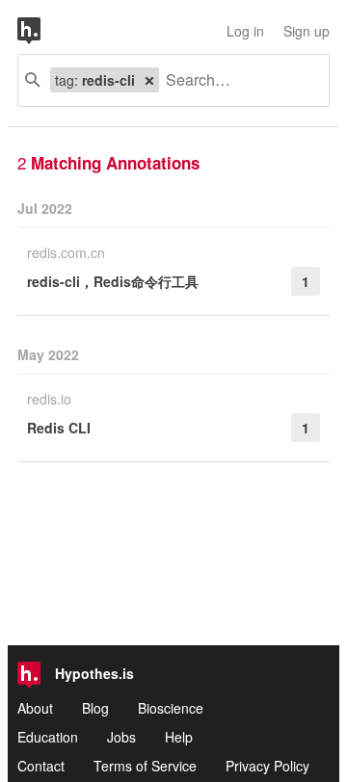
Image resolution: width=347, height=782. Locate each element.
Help (179, 736)
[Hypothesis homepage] (43, 30)
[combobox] (236, 80)
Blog (95, 707)
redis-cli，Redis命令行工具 (113, 281)
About (35, 707)
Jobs (121, 736)
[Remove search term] (149, 79)
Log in (245, 30)
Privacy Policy (267, 765)
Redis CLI (59, 427)
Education (47, 736)
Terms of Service (145, 765)
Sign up (306, 30)
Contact (41, 765)
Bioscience (170, 707)
